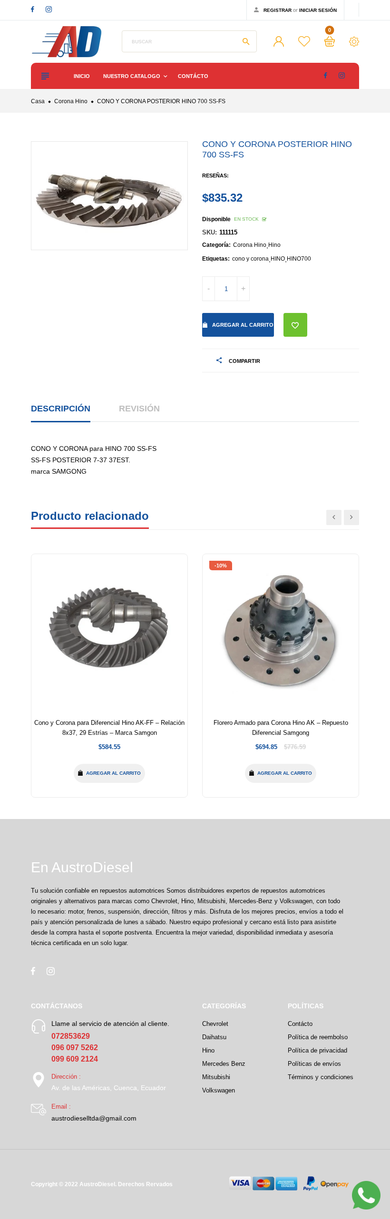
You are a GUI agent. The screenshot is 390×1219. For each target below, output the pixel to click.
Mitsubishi (216, 1077)
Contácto (193, 76)
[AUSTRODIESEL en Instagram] (49, 9)
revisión (139, 408)
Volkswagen (218, 1090)
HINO (278, 258)
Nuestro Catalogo (132, 76)
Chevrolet (215, 1023)
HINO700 (299, 258)
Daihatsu (214, 1037)
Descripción (60, 408)
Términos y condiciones (320, 1077)
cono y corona (250, 258)
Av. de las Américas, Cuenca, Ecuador (108, 1088)
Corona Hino (249, 245)
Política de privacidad (317, 1050)
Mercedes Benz (223, 1063)
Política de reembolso (318, 1037)
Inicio (82, 76)
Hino (274, 245)
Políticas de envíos (314, 1063)
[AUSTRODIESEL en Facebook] (32, 9)
